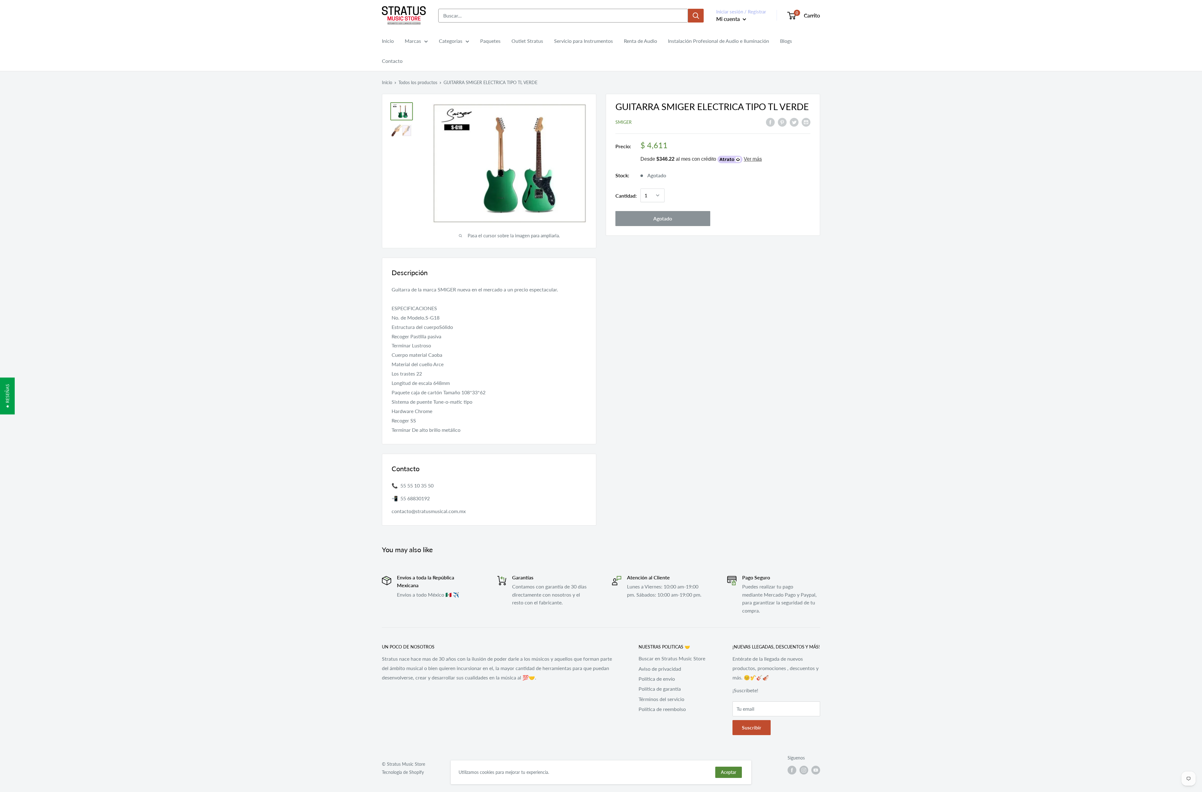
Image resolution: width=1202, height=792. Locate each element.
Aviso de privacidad (660, 669)
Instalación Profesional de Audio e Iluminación (718, 41)
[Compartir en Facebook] (770, 122)
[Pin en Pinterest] (782, 122)
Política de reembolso (662, 709)
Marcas (413, 41)
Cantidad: (626, 195)
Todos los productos (417, 82)
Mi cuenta (728, 19)
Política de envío (657, 679)
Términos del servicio (661, 699)
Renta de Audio (640, 41)
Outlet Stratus (527, 41)
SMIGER (623, 122)
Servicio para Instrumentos (583, 41)
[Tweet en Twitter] (794, 122)
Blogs (786, 41)
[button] (7, 396)
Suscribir (751, 727)
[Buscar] (696, 16)
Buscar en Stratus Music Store (672, 658)
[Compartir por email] (806, 122)
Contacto (392, 61)
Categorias (450, 41)
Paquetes (490, 41)
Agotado (662, 218)
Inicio (388, 41)
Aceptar (728, 772)
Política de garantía (660, 689)
